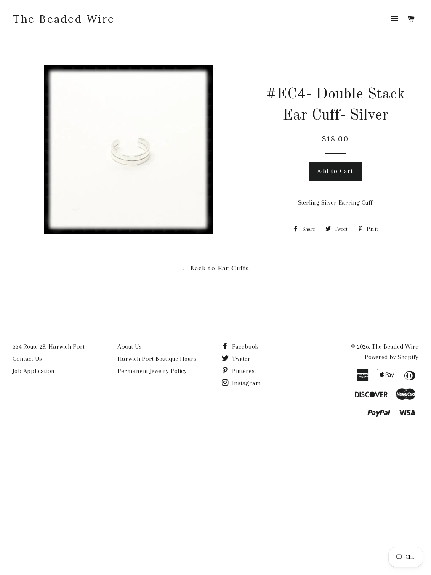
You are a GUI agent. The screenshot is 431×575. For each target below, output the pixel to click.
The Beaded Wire (64, 19)
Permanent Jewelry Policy (152, 371)
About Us (129, 346)
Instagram (245, 383)
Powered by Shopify (391, 357)
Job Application (34, 371)
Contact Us (27, 358)
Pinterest (243, 371)
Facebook (244, 346)
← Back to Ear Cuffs (216, 268)
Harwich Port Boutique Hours (157, 358)
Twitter (240, 358)
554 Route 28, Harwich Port (49, 346)
